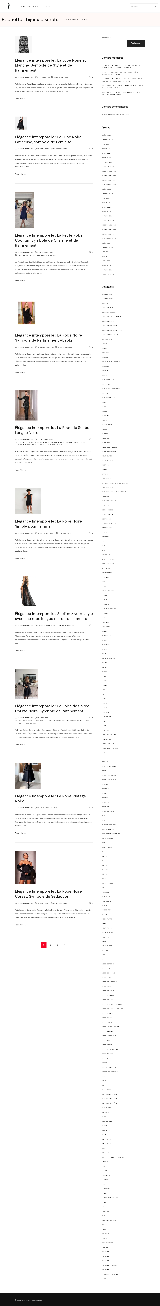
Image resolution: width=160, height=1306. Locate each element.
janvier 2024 (108, 274)
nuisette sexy (108, 883)
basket (105, 357)
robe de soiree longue (69, 442)
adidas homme (108, 321)
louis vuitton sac (110, 748)
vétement (106, 1256)
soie (104, 1148)
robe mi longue (109, 1036)
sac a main (107, 1090)
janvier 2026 (108, 166)
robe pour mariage (111, 1049)
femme (104, 595)
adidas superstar (110, 335)
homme (105, 672)
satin (104, 1135)
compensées (107, 514)
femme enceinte (109, 609)
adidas (105, 303)
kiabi (104, 699)
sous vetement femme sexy (114, 1157)
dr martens (107, 573)
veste (104, 1238)
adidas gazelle (109, 312)
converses (107, 528)
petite (32, 255)
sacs (104, 1117)
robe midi (106, 1040)
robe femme (107, 1018)
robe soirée (43, 445)
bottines (106, 442)
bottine (105, 438)
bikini (104, 402)
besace (105, 371)
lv (103, 757)
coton (105, 532)
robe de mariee (109, 995)
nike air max (107, 847)
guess (104, 649)
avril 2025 (107, 207)
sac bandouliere (109, 1099)
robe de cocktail (110, 982)
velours (105, 1234)
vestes (105, 1247)
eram (104, 582)
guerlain (106, 645)
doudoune (106, 568)
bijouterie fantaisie (111, 389)
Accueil (67, 19)
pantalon (106, 896)
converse (106, 519)
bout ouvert (108, 456)
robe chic (106, 968)
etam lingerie (108, 591)
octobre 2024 (108, 234)
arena (104, 344)
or (103, 887)
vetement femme (109, 1265)
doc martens (108, 564)
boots (104, 420)
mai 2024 (106, 256)
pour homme (107, 932)
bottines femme (109, 451)
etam (104, 586)
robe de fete (108, 986)
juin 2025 (106, 198)
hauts (104, 667)
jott (104, 690)
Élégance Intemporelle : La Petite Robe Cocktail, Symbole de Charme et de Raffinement (48, 240)
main (104, 771)
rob (103, 955)
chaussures (107, 487)
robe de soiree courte (73, 721)
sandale (105, 1126)
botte (104, 429)
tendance (106, 1189)
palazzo (105, 892)
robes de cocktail (58, 445)
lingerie (105, 730)
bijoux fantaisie (109, 398)
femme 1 (105, 600)
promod (105, 937)
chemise (105, 496)
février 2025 (108, 216)
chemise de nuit (109, 501)
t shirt (105, 1162)
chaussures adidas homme (114, 492)
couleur (106, 537)
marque (105, 802)
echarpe (106, 577)
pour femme (28, 721)
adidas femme (108, 308)
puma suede (107, 946)
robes (104, 1063)
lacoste (105, 712)
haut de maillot (109, 658)
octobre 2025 (108, 180)
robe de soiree (50, 442)
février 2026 (108, 162)
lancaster (107, 717)
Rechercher (106, 38)
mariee (105, 798)
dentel (105, 550)
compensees (107, 510)
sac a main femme (110, 1094)
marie (104, 793)
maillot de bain (109, 766)
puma (104, 941)
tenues (53, 255)
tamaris (105, 1180)
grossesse (107, 636)
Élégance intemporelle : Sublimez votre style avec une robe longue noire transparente (54, 616)
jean (104, 676)
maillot (105, 762)
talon (104, 1171)
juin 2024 (106, 252)
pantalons (106, 901)
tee (103, 1184)
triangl (105, 1211)
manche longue (109, 780)
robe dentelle (108, 1013)
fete (104, 618)
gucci (104, 640)
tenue (104, 1193)
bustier (105, 465)
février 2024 (108, 270)
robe (104, 959)
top (103, 1207)
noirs (104, 874)
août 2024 (106, 243)
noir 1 (104, 856)
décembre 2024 (109, 225)
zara (104, 1279)
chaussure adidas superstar (115, 483)
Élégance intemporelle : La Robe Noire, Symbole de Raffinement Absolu (49, 338)
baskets (105, 366)
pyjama (105, 950)
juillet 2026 (107, 140)
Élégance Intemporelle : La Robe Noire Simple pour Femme (48, 524)
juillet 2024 (107, 247)
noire (25, 255)
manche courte (109, 775)
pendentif (106, 910)
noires (105, 870)
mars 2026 (106, 158)
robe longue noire (110, 1027)
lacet (104, 703)
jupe (104, 694)
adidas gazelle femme (112, 317)
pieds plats (107, 919)
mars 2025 (106, 211)
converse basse (109, 523)
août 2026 (106, 135)
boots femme (108, 425)
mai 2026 (106, 149)
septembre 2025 (109, 185)
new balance (108, 829)
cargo (105, 474)
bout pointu (107, 460)
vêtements (107, 1270)
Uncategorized (61, 77)
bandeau (106, 353)
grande (105, 631)
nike (103, 843)
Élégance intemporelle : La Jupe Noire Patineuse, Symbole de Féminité (48, 140)
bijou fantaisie (109, 380)
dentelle (106, 555)
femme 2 (105, 604)
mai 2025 (106, 202)
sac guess (106, 1108)
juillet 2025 (107, 194)
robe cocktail (42, 255)
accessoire (107, 294)
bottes (105, 434)
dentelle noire (109, 559)
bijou (104, 375)
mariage (106, 789)
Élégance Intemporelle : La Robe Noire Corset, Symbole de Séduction (48, 894)
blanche (106, 416)
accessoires (107, 299)
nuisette (106, 879)
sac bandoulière (109, 1103)
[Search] (155, 6)
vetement (106, 1252)
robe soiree (31, 445)
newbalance (107, 838)
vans (104, 1229)
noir (20, 255)
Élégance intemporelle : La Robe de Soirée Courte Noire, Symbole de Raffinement (52, 709)
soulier (105, 1153)
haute (104, 663)
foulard (105, 622)
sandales (106, 1130)
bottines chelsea (110, 447)
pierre (105, 923)
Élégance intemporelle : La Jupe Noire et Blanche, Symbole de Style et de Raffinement (50, 65)
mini (103, 820)
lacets (105, 708)
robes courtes (109, 1067)
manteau (106, 784)
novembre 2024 (109, 230)
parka (104, 905)
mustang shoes (109, 825)
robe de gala (108, 991)
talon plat (107, 1175)
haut (104, 654)
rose (104, 1076)
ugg (104, 1216)
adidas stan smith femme (113, 330)
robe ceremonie (109, 964)
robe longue (108, 1022)
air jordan (107, 339)
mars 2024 (106, 265)
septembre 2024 (109, 238)
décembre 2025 (109, 171)
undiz (104, 1225)
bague (105, 348)
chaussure (107, 478)
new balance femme (111, 834)
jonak (104, 685)
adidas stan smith (110, 326)
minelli (105, 816)
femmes (105, 613)
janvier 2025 (108, 220)
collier (105, 505)
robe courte (55, 721)
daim (104, 546)
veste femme (107, 1243)
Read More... (20, 98)
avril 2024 (107, 261)
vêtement (106, 1261)
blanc (104, 406)
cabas (104, 470)
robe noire (70, 625)
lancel (105, 721)
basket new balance (111, 362)
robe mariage (108, 1031)
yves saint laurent (110, 1274)
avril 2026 (107, 153)
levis (104, 726)
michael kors (108, 811)
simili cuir (106, 1139)
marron (105, 807)
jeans (104, 681)
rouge (105, 1081)
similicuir (106, 1144)
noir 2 (104, 860)
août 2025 (106, 189)
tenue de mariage (110, 1198)
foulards (106, 627)
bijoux (105, 393)
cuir (104, 541)
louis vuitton (108, 744)
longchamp (107, 739)
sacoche (106, 1112)
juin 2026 (106, 144)
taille (104, 1166)
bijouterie (107, 384)
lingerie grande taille (112, 735)
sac (103, 1085)
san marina (107, 1121)
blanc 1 (105, 411)
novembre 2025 (109, 176)
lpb (103, 753)
